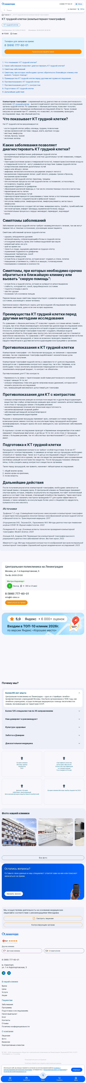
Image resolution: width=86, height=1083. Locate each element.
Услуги (5, 992)
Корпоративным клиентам (13, 1045)
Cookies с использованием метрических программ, (32, 1069)
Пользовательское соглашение (35, 1059)
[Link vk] (9, 973)
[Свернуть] (65, 10)
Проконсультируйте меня (43, 52)
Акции (4, 995)
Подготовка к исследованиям (15, 1011)
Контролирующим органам (43, 925)
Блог (4, 1017)
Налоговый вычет (9, 1014)
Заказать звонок (14, 894)
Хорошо (76, 1070)
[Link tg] (3, 973)
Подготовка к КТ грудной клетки (19, 88)
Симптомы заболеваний (14, 69)
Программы (7, 1007)
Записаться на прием (16, 602)
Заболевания (7, 1004)
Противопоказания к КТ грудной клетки (21, 82)
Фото (4, 1039)
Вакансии (6, 1042)
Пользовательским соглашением (55, 1070)
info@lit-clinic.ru (12, 597)
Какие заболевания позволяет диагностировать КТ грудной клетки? (34, 66)
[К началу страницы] (83, 1069)
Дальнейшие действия (14, 92)
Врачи (4, 986)
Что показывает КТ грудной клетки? (20, 62)
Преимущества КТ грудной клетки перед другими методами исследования (37, 78)
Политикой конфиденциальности (15, 1071)
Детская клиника (13, 951)
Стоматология (54, 951)
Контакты (6, 1020)
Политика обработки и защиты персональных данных (43, 1063)
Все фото (43, 858)
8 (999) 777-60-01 (66, 4)
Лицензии (6, 1036)
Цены (4, 989)
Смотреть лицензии (45, 918)
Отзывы (5, 1023)
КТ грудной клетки (11, 25)
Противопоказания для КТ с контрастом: (22, 85)
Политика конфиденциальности (16, 1026)
